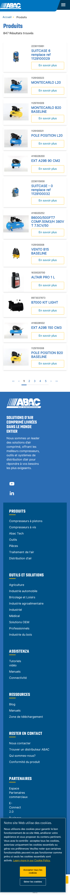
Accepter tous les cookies (32, 871)
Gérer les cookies (33, 882)
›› (57, 381)
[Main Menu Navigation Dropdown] (63, 5)
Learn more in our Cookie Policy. (31, 860)
